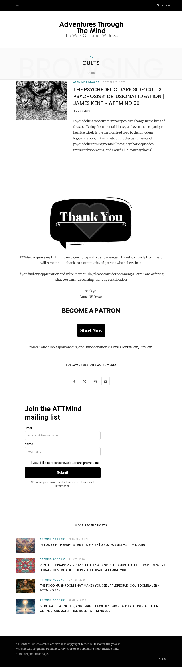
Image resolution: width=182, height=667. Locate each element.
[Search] (158, 5)
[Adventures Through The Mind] (91, 29)
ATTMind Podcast (86, 82)
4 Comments (81, 111)
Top (163, 658)
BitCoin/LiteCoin (139, 347)
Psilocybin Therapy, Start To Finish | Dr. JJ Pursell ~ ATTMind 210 (92, 545)
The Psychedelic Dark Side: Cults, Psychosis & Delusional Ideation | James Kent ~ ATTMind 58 (118, 96)
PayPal (118, 347)
